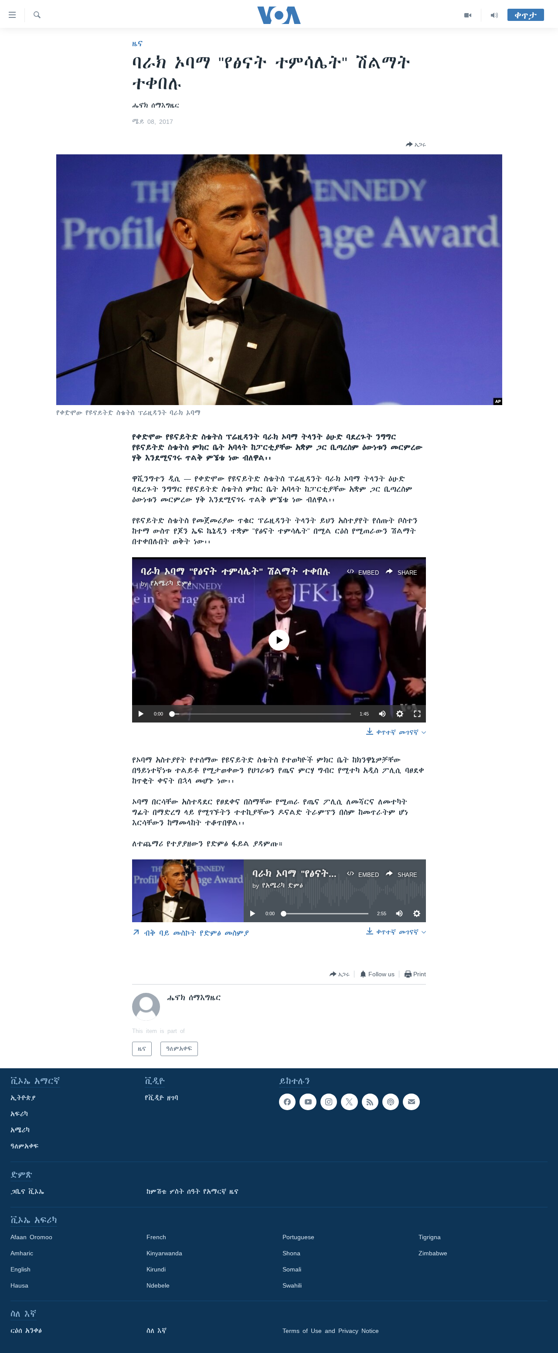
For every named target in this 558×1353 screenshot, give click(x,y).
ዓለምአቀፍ (24, 1146)
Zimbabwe (432, 1253)
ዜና (137, 43)
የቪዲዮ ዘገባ (161, 1098)
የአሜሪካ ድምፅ (170, 583)
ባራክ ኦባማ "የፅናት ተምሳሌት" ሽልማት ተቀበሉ (235, 571)
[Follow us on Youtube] (307, 1102)
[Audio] (494, 15)
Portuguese (298, 1237)
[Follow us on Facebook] (287, 1102)
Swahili (292, 1285)
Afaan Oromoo (31, 1237)
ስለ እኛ (156, 1331)
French (156, 1237)
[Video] (468, 15)
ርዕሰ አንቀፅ (26, 1331)
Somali (291, 1269)
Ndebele (158, 1285)
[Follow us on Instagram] (328, 1102)
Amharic (21, 1253)
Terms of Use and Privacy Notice (330, 1331)
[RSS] (370, 1102)
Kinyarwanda (164, 1253)
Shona (291, 1253)
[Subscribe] (411, 1102)
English (20, 1269)
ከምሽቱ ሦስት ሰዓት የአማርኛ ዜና (192, 1192)
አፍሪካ (19, 1114)
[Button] (416, 144)
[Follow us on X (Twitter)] (349, 1102)
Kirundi (156, 1269)
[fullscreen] (417, 714)
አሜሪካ (20, 1130)
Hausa (19, 1285)
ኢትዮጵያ (23, 1098)
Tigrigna (429, 1237)
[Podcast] (390, 1102)
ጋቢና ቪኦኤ (27, 1192)
